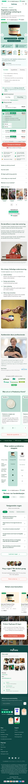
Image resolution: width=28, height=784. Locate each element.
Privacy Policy (9, 778)
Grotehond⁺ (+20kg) (4, 734)
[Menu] (2, 4)
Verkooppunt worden (4, 754)
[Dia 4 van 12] (20, 52)
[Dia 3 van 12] (15, 52)
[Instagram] (12, 758)
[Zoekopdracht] (23, 4)
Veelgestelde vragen (18, 734)
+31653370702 (4, 674)
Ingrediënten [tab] (14, 70)
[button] (14, 106)
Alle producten (3, 730)
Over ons (2, 745)
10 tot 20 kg (20, 97)
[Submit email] (25, 703)
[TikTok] (18, 758)
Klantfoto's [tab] (22, 497)
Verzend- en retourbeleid (19, 732)
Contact (16, 730)
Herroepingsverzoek (18, 736)
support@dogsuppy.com (6, 678)
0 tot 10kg (7, 97)
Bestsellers (3, 732)
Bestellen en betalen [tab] (20, 511)
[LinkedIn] (15, 758)
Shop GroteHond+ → (14, 100)
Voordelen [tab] (5, 70)
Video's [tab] (14, 497)
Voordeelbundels (4, 736)
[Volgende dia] (25, 35)
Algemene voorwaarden (17, 778)
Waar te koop (3, 747)
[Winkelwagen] (26, 4)
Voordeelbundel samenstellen (6, 739)
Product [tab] (5, 511)
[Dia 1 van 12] (3, 52)
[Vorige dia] (2, 35)
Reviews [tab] (5, 497)
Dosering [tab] (22, 70)
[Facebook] (9, 758)
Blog (1, 749)
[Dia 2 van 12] (9, 52)
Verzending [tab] (12, 511)
